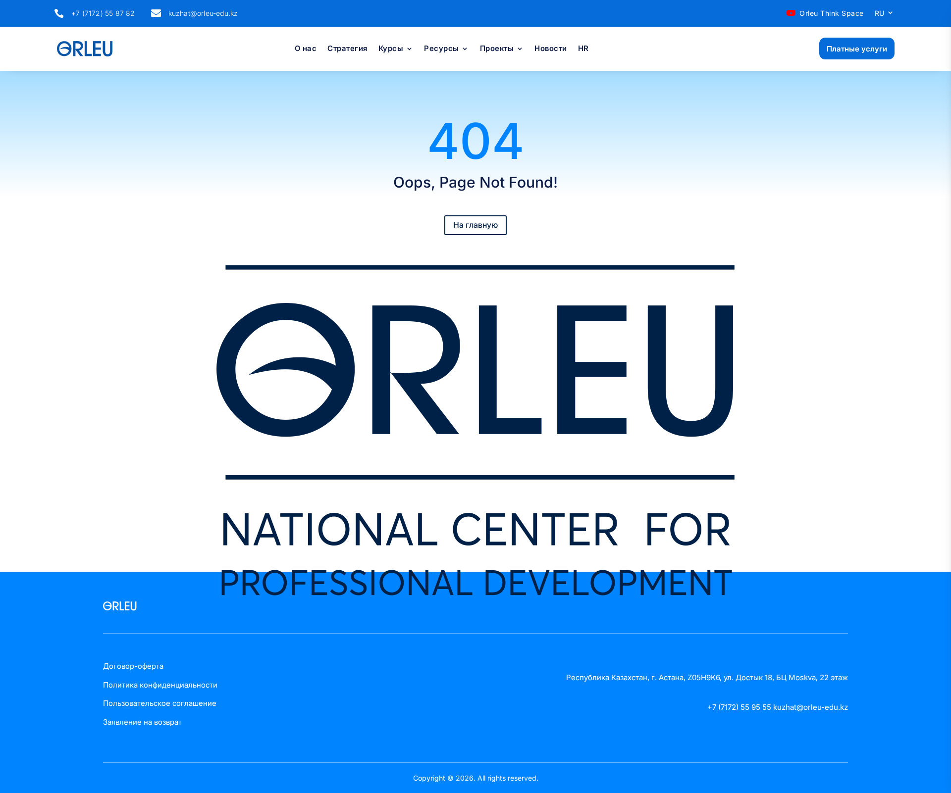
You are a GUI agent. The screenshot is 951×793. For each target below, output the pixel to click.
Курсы (391, 49)
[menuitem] (885, 15)
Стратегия (347, 49)
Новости (550, 49)
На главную (475, 225)
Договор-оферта (133, 666)
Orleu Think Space (831, 13)
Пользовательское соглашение (159, 703)
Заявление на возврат (142, 722)
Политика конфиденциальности (160, 685)
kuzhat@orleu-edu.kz (203, 13)
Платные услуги (857, 48)
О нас (306, 49)
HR (583, 49)
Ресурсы (441, 49)
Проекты (497, 49)
